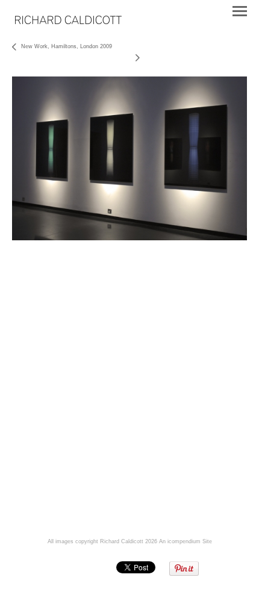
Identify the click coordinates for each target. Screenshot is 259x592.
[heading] (68, 21)
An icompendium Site (185, 541)
